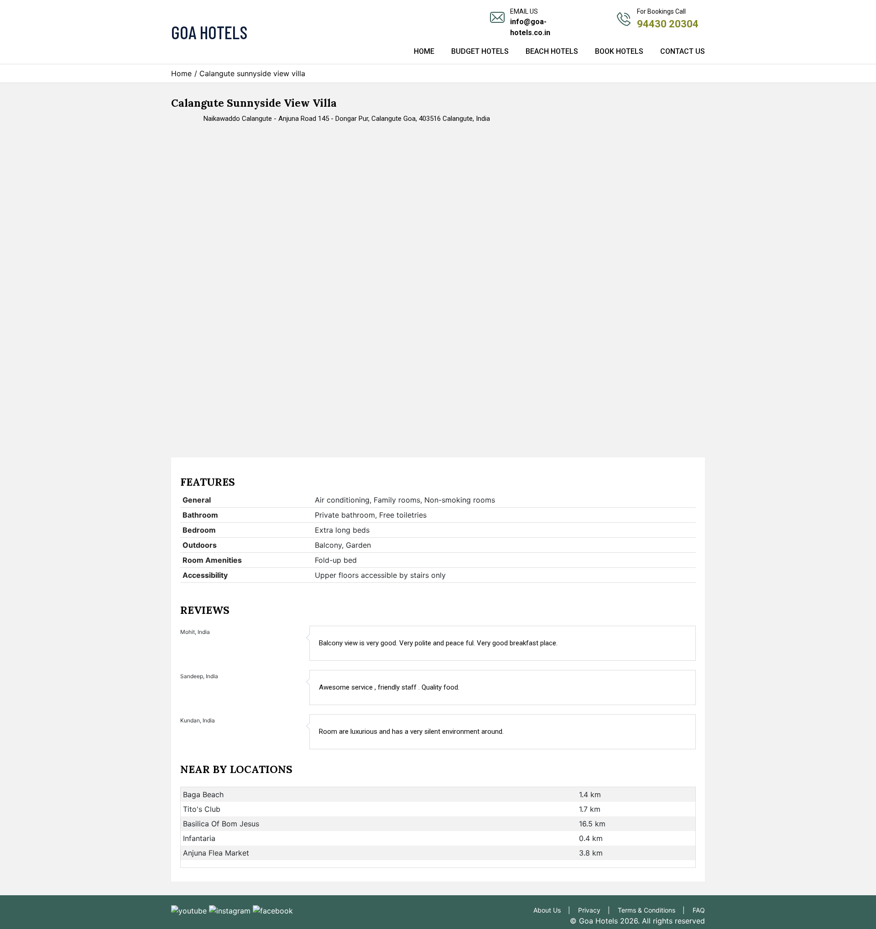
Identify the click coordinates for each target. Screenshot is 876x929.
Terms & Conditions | (654, 910)
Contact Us (682, 51)
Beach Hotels (552, 51)
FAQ (699, 910)
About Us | (554, 910)
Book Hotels (619, 51)
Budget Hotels (480, 51)
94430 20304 (668, 24)
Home (424, 51)
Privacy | (596, 910)
